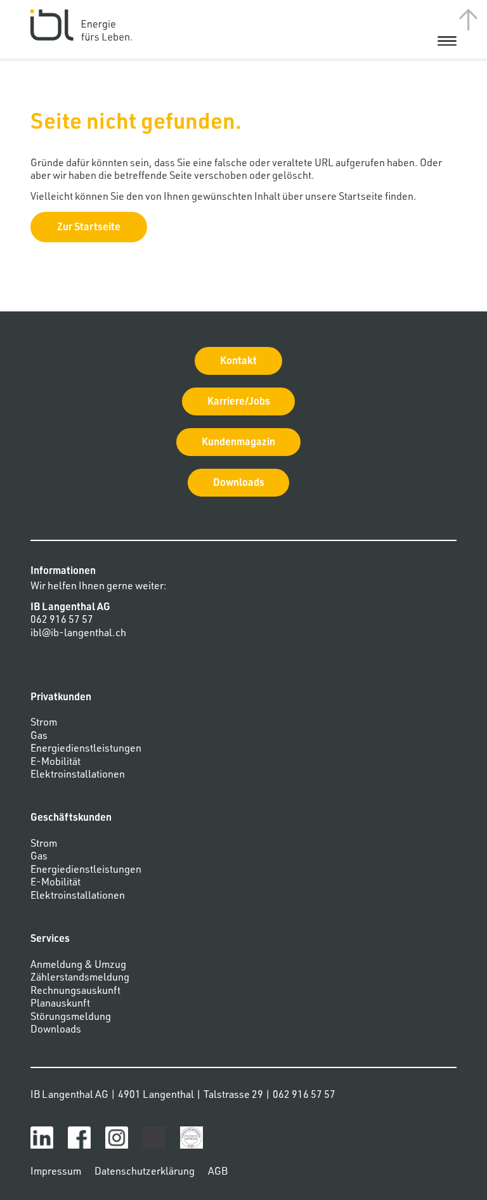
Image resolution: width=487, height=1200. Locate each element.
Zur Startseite (88, 228)
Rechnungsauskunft (75, 992)
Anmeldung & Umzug (78, 966)
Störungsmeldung (70, 1018)
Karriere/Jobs (238, 403)
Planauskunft (60, 1005)
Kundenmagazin (238, 443)
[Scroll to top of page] (468, 19)
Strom (43, 724)
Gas (39, 737)
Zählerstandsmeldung (79, 979)
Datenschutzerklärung (144, 1173)
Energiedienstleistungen (85, 750)
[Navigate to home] (81, 25)
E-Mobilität (55, 763)
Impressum (55, 1173)
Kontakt (238, 362)
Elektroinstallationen (77, 776)
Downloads (238, 484)
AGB (218, 1173)
